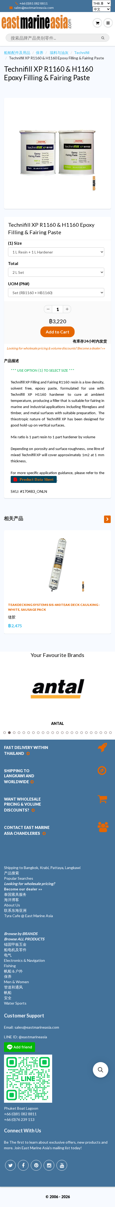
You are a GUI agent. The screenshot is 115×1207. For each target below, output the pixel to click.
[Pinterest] (36, 1165)
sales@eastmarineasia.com (34, 8)
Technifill (81, 52)
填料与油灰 (59, 52)
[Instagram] (49, 1165)
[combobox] (57, 38)
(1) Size (15, 243)
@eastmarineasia (33, 1037)
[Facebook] (23, 1165)
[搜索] (103, 38)
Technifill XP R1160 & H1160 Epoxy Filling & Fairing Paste (48, 73)
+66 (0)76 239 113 (19, 1119)
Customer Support (24, 1015)
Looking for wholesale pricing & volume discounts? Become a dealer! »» (56, 348)
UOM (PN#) (18, 283)
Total (13, 263)
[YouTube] (61, 1165)
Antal (57, 723)
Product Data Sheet (36, 479)
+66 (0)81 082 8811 (34, 3)
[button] (100, 1070)
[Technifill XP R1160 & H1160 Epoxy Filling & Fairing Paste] (57, 152)
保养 (39, 52)
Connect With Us (22, 1130)
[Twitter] (10, 1165)
